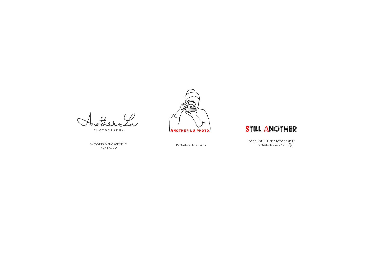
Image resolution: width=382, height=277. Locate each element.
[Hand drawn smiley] (290, 145)
